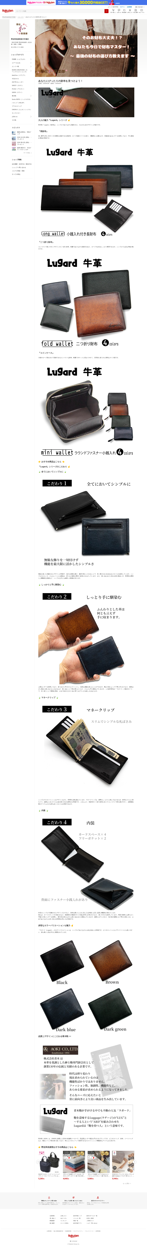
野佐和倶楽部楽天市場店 (9, 17)
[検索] (106, 11)
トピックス (21, 17)
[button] (140, 7)
